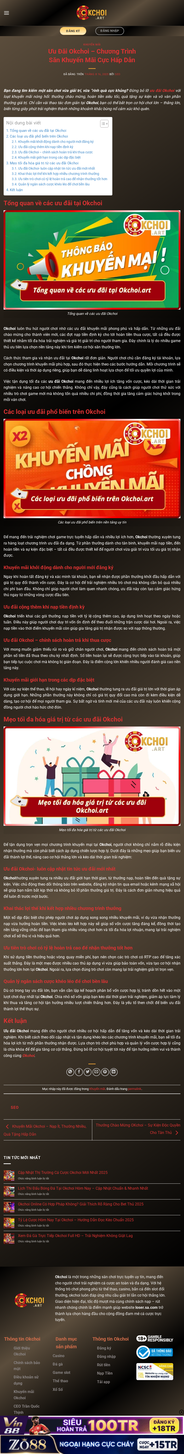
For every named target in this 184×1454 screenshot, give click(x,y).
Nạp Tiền (105, 1373)
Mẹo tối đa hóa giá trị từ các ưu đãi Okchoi (44, 163)
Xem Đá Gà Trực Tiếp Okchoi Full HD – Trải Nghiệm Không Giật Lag (75, 1235)
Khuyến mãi (92, 44)
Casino (58, 1356)
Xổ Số (58, 1389)
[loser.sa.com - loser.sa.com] (92, 13)
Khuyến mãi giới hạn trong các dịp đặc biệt (49, 157)
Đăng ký (104, 1348)
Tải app (103, 1382)
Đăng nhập (106, 1356)
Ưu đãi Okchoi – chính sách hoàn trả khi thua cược (55, 152)
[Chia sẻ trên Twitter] (88, 1072)
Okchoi (28, 1055)
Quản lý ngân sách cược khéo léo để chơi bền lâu (54, 184)
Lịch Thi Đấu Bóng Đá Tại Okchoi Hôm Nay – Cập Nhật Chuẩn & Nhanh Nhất (83, 1188)
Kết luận (16, 190)
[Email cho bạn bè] (96, 1072)
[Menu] (6, 13)
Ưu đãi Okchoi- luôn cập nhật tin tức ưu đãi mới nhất (56, 168)
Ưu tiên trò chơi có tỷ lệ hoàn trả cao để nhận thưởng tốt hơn (62, 179)
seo (118, 74)
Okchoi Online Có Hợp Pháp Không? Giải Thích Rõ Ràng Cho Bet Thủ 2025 (81, 1204)
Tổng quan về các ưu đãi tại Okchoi (38, 130)
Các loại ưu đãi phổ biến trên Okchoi (39, 136)
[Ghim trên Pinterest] (105, 1072)
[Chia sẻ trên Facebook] (79, 1072)
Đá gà (58, 1364)
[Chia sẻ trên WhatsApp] (70, 1072)
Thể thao (61, 1381)
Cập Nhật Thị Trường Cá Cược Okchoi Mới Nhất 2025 (63, 1172)
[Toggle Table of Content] (102, 124)
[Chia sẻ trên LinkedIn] (114, 1072)
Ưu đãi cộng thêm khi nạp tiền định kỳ (45, 147)
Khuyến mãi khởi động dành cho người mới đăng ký (56, 142)
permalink (134, 1089)
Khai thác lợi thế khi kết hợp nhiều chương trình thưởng (58, 174)
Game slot (62, 1372)
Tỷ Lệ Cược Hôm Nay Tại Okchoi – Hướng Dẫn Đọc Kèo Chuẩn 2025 (76, 1220)
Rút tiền (104, 1365)
